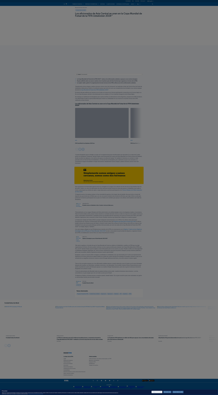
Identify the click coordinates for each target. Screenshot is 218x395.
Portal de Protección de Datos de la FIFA (35, 393)
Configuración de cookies (157, 391)
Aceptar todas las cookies (178, 391)
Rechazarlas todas (167, 391)
